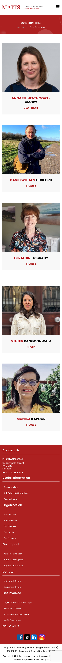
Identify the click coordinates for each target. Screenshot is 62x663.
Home (20, 27)
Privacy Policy (10, 499)
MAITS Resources (12, 620)
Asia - (13, 553)
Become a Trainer (12, 608)
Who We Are (10, 514)
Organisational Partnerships (18, 602)
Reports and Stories (13, 565)
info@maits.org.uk (12, 459)
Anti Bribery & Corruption (16, 493)
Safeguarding (11, 487)
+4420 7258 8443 (12, 472)
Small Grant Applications (16, 614)
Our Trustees (10, 526)
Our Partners (10, 538)
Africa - (13, 559)
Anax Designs (41, 659)
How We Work (10, 520)
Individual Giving (12, 581)
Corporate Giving (12, 587)
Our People (9, 532)
